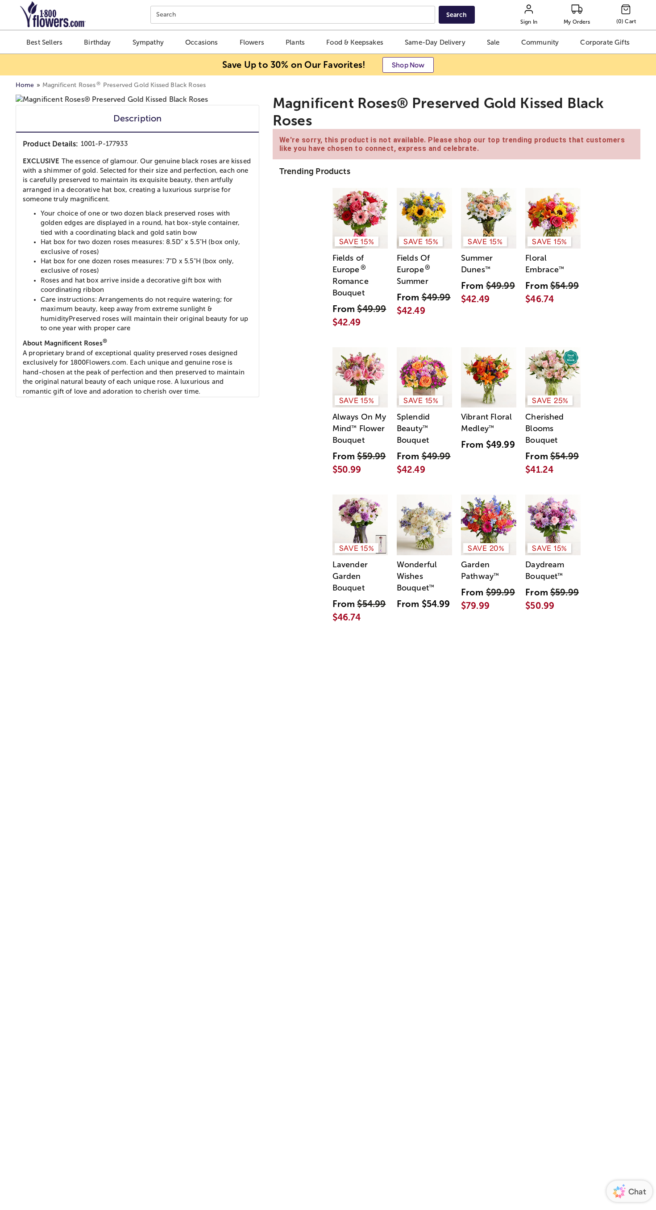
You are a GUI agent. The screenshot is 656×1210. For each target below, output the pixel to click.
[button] (44, 42)
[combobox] (294, 15)
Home (25, 85)
